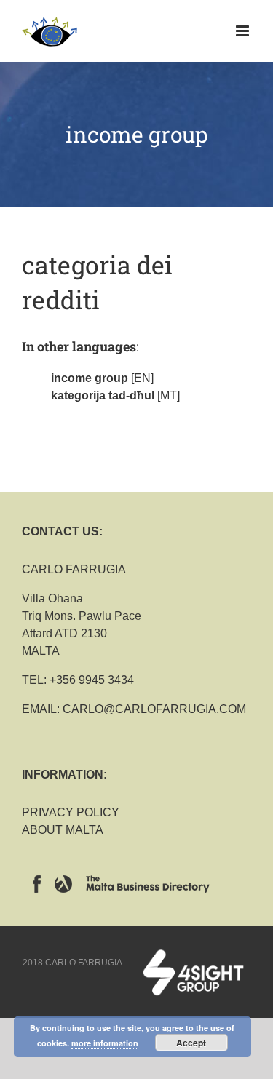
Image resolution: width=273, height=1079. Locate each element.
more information (104, 1043)
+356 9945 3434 (92, 680)
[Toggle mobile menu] (243, 31)
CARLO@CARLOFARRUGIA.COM (154, 709)
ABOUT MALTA (62, 830)
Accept (191, 1042)
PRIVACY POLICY (70, 812)
